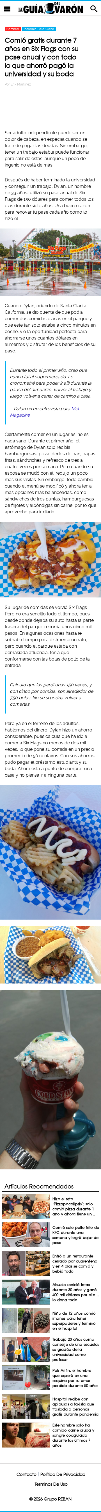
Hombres (12, 29)
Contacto (26, 1474)
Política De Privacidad (62, 1474)
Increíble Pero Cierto (39, 29)
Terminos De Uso (51, 1484)
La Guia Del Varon (50, 8)
